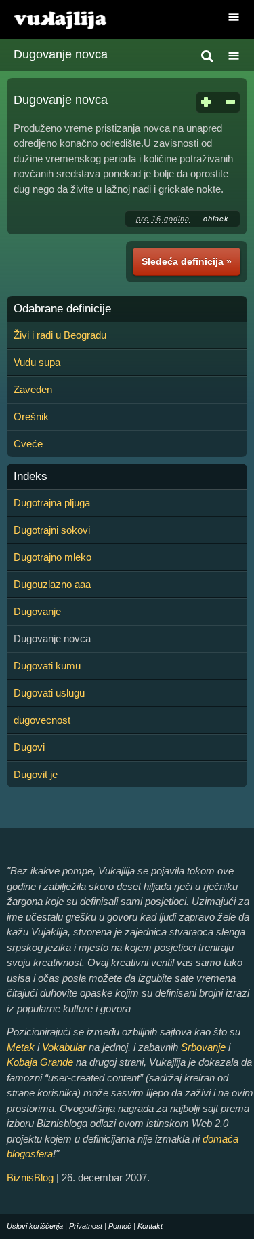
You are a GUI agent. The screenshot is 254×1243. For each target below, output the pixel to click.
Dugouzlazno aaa (52, 584)
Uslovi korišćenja (35, 1226)
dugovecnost (42, 720)
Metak (21, 1047)
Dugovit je (36, 774)
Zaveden (33, 389)
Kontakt (150, 1226)
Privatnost (85, 1226)
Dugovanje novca (61, 54)
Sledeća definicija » (187, 261)
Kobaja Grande (40, 1062)
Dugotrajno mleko (52, 557)
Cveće (28, 443)
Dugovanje (37, 611)
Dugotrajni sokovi (52, 530)
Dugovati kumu (47, 665)
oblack (216, 219)
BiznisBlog (30, 1177)
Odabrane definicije (62, 309)
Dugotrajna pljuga (52, 502)
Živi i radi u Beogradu (60, 335)
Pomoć (119, 1226)
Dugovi (29, 747)
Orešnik (31, 416)
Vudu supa (37, 362)
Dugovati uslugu (49, 693)
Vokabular (64, 1047)
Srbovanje (203, 1047)
